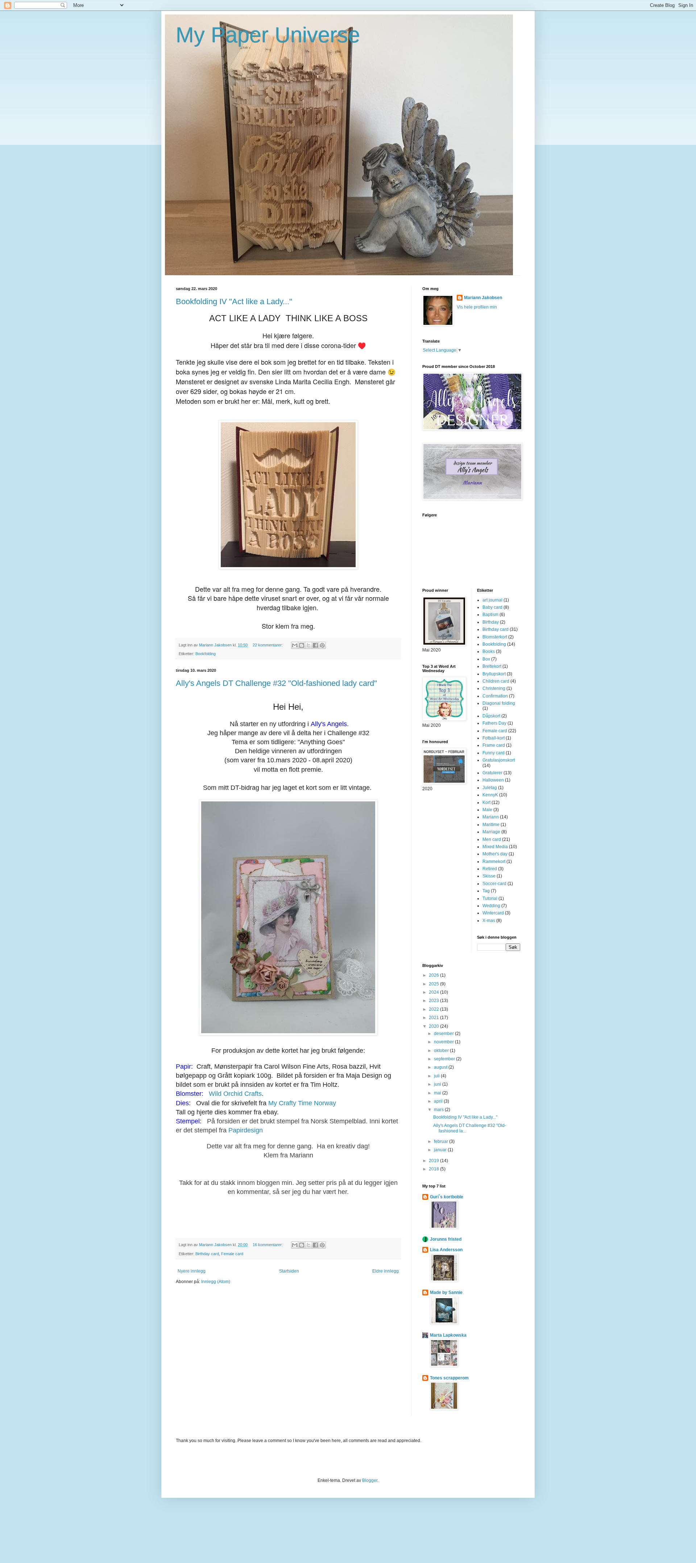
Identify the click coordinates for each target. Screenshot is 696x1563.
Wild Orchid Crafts (234, 1093)
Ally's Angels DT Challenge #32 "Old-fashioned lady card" (276, 683)
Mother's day (495, 853)
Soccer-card (494, 883)
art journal (492, 600)
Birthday (490, 622)
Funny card (493, 752)
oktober (442, 1050)
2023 (434, 1000)
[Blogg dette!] (301, 645)
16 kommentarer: (268, 1245)
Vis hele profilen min (477, 307)
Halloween (493, 780)
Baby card (492, 607)
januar (441, 1149)
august (441, 1067)
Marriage (491, 831)
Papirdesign (245, 1130)
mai (438, 1092)
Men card (491, 839)
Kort (486, 802)
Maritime (491, 824)
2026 (434, 975)
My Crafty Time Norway (302, 1103)
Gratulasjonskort (498, 760)
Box (486, 659)
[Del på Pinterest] (322, 645)
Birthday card (207, 1254)
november (444, 1041)
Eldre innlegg (385, 1271)
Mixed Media (495, 846)
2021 (434, 1017)
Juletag (489, 787)
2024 (434, 992)
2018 (434, 1169)
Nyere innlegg (192, 1271)
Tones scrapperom (449, 1377)
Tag (486, 890)
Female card (232, 1254)
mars (439, 1109)
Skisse (489, 876)
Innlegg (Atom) (215, 1281)
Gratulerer (492, 772)
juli (437, 1075)
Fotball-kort (493, 738)
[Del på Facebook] (315, 645)
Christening (493, 688)
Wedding (491, 905)
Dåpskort (491, 715)
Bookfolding (205, 653)
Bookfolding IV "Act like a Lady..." (234, 301)
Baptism (490, 614)
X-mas (488, 920)
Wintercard (493, 912)
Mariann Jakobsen (483, 297)
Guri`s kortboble (446, 1196)
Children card (495, 681)
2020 (434, 1026)
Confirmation (495, 696)
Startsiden (289, 1271)
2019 (434, 1160)
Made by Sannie (446, 1292)
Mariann (490, 817)
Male (487, 809)
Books (488, 651)
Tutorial (489, 898)
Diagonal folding (498, 703)
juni (438, 1084)
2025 (434, 983)
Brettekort (491, 666)
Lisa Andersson (446, 1249)
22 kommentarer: (268, 645)
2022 (434, 1009)
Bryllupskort (494, 673)
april (439, 1101)
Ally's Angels (329, 724)
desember (444, 1033)
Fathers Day (494, 723)
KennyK (490, 794)
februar (441, 1141)
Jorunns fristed (445, 1239)
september (445, 1058)
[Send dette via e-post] (294, 645)
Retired (489, 868)
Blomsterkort (494, 637)
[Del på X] (308, 645)
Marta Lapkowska (448, 1335)
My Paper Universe (268, 35)
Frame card (493, 745)
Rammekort (493, 861)
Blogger (369, 1480)
